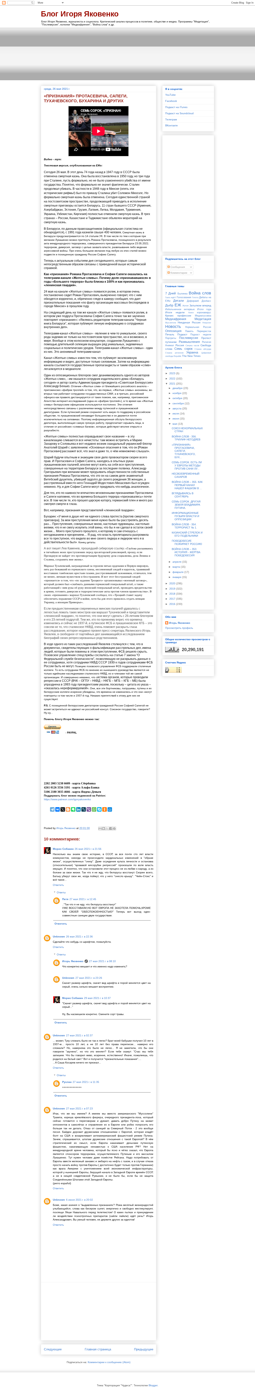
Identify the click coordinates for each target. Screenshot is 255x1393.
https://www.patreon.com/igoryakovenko (67, 799)
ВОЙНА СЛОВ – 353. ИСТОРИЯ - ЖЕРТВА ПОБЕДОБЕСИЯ (186, 552)
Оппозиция (173, 331)
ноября (177, 393)
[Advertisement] (127, 54)
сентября (178, 403)
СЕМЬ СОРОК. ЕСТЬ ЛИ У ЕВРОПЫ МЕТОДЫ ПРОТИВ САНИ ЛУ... (187, 465)
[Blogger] (68, 809)
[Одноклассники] (104, 809)
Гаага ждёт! (170, 297)
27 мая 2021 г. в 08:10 (102, 961)
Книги (191, 312)
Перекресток (204, 331)
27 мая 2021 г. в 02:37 (79, 1035)
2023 (172, 373)
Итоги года (204, 309)
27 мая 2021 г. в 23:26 (88, 977)
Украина (192, 352)
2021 (172, 383)
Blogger (153, 1385)
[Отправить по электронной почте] (100, 828)
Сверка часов (192, 345)
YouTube (170, 94)
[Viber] (89, 809)
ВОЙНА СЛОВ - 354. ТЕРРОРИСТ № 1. (184, 526)
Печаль (169, 334)
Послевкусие (188, 338)
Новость (173, 326)
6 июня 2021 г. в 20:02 (79, 1199)
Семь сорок (183, 348)
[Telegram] (52, 809)
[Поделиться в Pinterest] (114, 828)
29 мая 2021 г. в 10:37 (97, 998)
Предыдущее (143, 1349)
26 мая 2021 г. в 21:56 (88, 848)
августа (177, 408)
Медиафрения (175, 319)
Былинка (182, 293)
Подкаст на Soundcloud (179, 113)
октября (177, 398)
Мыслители (170, 323)
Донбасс (206, 301)
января (177, 577)
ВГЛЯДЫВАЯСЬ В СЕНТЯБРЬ (182, 495)
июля (176, 413)
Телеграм (171, 119)
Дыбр (169, 305)
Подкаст (182, 334)
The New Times (191, 355)
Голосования (184, 297)
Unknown (59, 936)
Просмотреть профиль (179, 627)
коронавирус (204, 312)
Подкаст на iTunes (176, 107)
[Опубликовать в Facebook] (111, 828)
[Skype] (99, 809)
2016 (172, 603)
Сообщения (177, 266)
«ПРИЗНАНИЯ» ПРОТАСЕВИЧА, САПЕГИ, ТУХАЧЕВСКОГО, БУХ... (184, 451)
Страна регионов (174, 353)
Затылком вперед (200, 305)
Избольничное (173, 309)
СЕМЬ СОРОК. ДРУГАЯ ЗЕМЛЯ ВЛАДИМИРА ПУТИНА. (186, 504)
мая (175, 423)
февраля (178, 572)
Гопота (195, 297)
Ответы (61, 892)
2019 (172, 588)
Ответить (58, 884)
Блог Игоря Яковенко (80, 14)
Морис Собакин (63, 848)
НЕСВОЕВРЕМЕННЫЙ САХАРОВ (185, 475)
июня (176, 418)
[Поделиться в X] (107, 828)
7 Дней (170, 293)
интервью (189, 309)
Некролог (206, 323)
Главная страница (98, 1349)
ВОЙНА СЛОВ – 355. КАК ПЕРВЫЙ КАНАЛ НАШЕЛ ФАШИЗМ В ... (187, 485)
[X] (62, 809)
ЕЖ (178, 305)
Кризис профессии (178, 315)
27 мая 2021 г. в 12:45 (82, 899)
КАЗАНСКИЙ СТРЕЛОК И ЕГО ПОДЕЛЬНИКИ (187, 534)
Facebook (171, 100)
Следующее (53, 1349)
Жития (185, 306)
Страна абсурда (203, 349)
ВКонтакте (171, 125)
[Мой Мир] (110, 809)
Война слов (200, 293)
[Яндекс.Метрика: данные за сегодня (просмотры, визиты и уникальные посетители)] (173, 670)
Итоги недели (175, 312)
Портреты (170, 338)
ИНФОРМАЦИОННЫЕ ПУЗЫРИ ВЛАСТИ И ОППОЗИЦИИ (185, 516)
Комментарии (178, 272)
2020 (172, 583)
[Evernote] (73, 809)
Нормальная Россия (198, 327)
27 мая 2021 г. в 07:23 (79, 1108)
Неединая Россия (189, 322)
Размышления (189, 342)
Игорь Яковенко (72, 961)
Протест (206, 337)
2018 (172, 593)
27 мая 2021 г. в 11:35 (86, 1081)
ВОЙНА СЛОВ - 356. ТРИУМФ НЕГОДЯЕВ (186, 438)
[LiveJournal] (83, 809)
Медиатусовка (203, 315)
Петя (65, 899)
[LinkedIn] (78, 809)
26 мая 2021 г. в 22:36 (79, 936)
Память (189, 331)
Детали (178, 300)
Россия (179, 345)
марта (176, 566)
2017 (172, 598)
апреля (177, 561)
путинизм (171, 341)
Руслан (66, 1081)
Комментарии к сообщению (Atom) (109, 1362)
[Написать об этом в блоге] (103, 828)
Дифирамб (193, 301)
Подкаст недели (200, 334)
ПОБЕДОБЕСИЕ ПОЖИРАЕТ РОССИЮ (187, 542)
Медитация (203, 319)
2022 (172, 378)
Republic (177, 356)
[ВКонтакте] (57, 809)
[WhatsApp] (94, 809)
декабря (177, 388)
